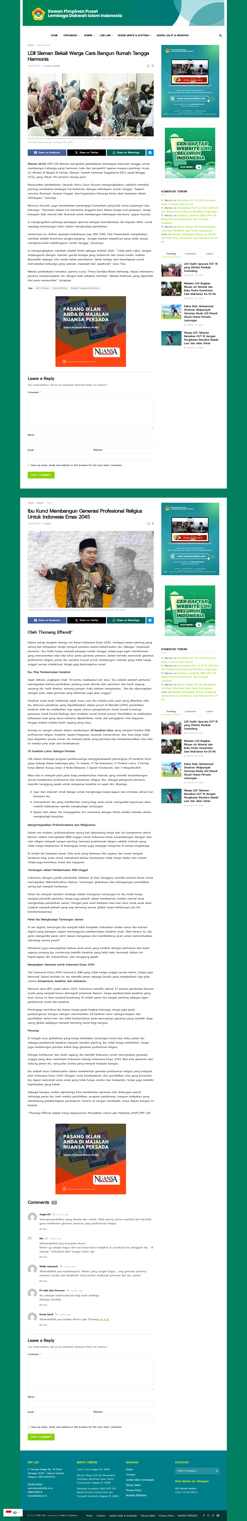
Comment (34, 392)
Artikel (40, 502)
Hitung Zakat (133, 1485)
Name (32, 435)
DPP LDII (41, 1515)
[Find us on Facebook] (203, 1516)
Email (32, 450)
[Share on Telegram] (150, 152)
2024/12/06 (34, 65)
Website (98, 450)
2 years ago (62, 1214)
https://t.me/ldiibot (186, 1492)
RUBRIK (88, 35)
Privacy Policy (133, 1490)
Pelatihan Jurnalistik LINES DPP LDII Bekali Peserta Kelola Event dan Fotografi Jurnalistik (188, 219)
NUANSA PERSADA (136, 1495)
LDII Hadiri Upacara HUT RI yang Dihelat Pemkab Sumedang (201, 267)
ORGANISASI (70, 35)
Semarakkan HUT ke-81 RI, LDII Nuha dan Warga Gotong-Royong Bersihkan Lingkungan (189, 209)
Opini (49, 502)
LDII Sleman (42, 288)
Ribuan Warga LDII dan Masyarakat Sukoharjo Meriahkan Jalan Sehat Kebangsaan (188, 228)
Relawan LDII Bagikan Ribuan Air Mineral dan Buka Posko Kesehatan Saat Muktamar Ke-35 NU (189, 238)
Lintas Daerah (43, 45)
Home (31, 45)
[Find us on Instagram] (213, 1516)
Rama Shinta (60, 288)
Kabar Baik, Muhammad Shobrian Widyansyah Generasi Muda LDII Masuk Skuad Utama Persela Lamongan (201, 313)
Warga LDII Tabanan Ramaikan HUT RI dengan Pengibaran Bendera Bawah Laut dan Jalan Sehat (201, 338)
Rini (41, 1238)
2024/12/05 (34, 523)
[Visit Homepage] (123, 15)
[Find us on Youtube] (218, 1516)
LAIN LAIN (105, 35)
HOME (54, 35)
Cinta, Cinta (83, 1469)
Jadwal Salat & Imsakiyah (140, 1480)
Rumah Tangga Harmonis (85, 288)
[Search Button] (220, 35)
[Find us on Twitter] (208, 1516)
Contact (130, 1474)
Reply (44, 1229)
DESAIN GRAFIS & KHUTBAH (133, 35)
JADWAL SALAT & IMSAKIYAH (173, 35)
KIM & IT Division (68, 1515)
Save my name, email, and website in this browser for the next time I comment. (76, 465)
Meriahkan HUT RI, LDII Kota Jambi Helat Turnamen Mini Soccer (188, 202)
